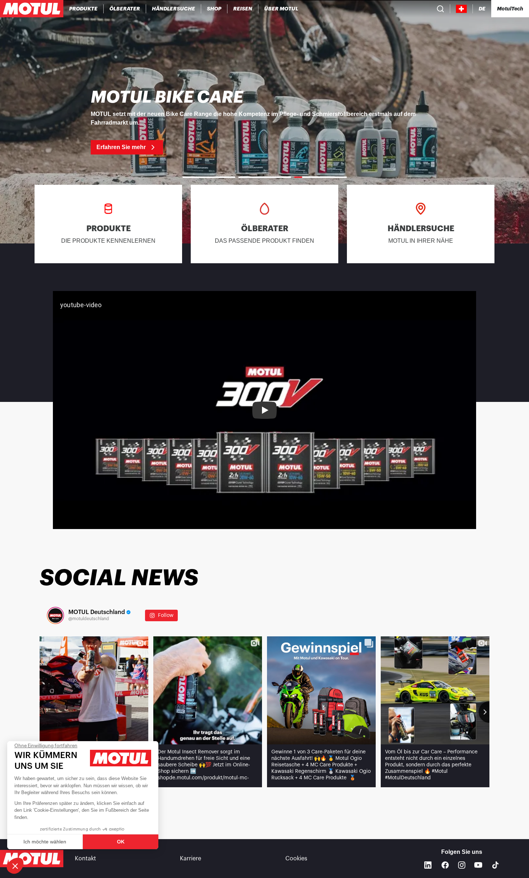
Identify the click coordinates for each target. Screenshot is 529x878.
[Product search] (440, 8)
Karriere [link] (190, 858)
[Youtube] (478, 865)
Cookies (296, 858)
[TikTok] (495, 865)
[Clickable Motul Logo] (31, 8)
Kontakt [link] (85, 858)
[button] (15, 865)
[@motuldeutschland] (55, 615)
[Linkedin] (428, 865)
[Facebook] (445, 865)
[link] (214, 8)
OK (121, 842)
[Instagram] (461, 865)
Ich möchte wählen (44, 842)
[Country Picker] (461, 9)
